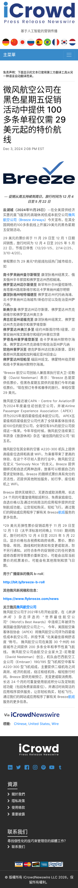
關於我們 (18, 794)
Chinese (20, 724)
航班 (61, 512)
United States (39, 724)
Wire (55, 724)
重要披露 (18, 814)
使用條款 (18, 807)
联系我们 (18, 847)
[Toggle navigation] (69, 55)
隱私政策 (18, 801)
